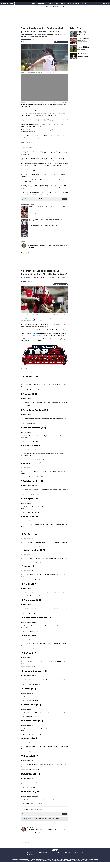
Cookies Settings (29, 854)
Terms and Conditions (79, 852)
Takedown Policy (56, 852)
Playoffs (58, 6)
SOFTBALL (69, 3)
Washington (27, 258)
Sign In (107, 3)
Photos (62, 6)
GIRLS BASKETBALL (53, 3)
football (42, 319)
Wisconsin (30, 319)
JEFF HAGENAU (30, 827)
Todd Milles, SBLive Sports (26, 39)
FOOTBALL (33, 3)
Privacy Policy (67, 852)
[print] (28, 253)
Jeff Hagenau (23, 281)
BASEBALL (63, 3)
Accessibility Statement (42, 852)
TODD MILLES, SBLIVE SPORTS (33, 244)
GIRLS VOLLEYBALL (78, 3)
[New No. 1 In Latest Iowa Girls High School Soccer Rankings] (79, 48)
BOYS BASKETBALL (42, 3)
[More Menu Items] (85, 3)
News (46, 6)
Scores (50, 6)
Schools (54, 6)
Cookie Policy (28, 852)
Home (22, 258)
